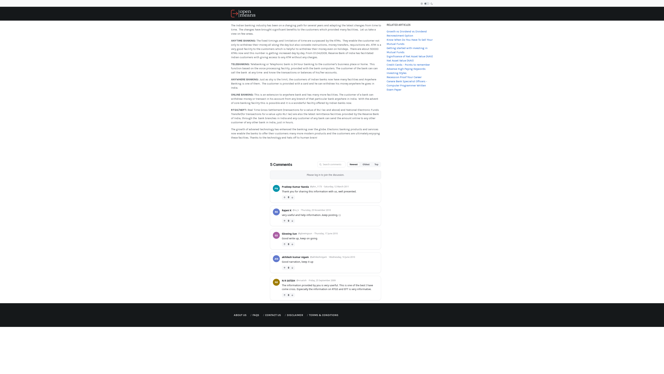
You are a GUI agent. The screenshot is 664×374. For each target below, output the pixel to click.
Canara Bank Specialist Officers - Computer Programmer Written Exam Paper (407, 85)
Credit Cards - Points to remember (408, 64)
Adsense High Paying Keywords (406, 68)
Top (376, 164)
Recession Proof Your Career (404, 77)
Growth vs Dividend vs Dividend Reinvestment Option (407, 33)
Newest (354, 164)
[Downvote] (292, 197)
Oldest (366, 164)
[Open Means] (243, 13)
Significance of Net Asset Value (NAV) (410, 56)
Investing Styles (397, 73)
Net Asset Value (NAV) (400, 60)
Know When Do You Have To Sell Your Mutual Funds (410, 42)
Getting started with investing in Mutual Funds (407, 50)
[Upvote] (285, 197)
